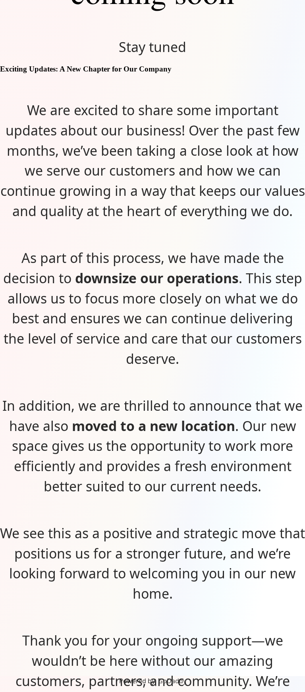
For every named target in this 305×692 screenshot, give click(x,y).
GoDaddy (172, 681)
